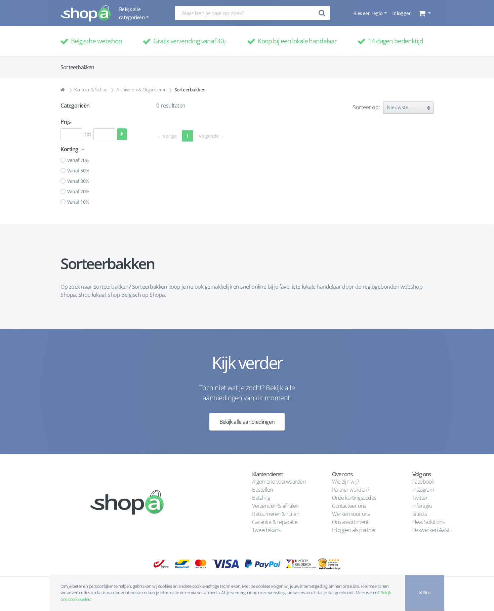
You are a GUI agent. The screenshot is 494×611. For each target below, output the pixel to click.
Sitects (420, 514)
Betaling (261, 497)
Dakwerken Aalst (431, 530)
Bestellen (262, 489)
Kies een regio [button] (368, 13)
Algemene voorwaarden (278, 481)
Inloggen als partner (354, 530)
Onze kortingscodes (354, 497)
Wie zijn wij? (345, 481)
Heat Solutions (429, 522)
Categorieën (75, 105)
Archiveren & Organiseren (141, 89)
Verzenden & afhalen (275, 506)
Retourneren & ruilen (275, 514)
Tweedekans (266, 530)
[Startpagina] (63, 89)
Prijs (65, 121)
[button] (424, 13)
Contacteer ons (349, 506)
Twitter (420, 497)
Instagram (423, 489)
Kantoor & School (91, 89)
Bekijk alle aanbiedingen (247, 421)
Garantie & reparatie (274, 522)
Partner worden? (350, 489)
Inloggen (402, 13)
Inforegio (422, 506)
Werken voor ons (351, 514)
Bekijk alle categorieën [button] (132, 13)
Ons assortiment (350, 522)
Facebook (423, 481)
